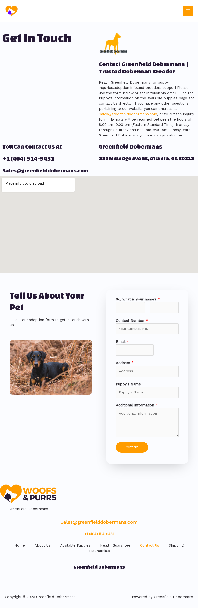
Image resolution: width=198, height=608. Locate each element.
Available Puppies (75, 545)
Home (19, 545)
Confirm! (132, 447)
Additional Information (136, 405)
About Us (42, 545)
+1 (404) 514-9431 (28, 158)
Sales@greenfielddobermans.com (128, 114)
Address (125, 363)
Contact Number (132, 320)
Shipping (176, 545)
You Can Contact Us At (32, 146)
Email (122, 341)
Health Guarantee (115, 545)
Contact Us (149, 545)
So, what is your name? (138, 299)
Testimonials (99, 551)
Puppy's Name (130, 384)
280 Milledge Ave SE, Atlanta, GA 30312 (146, 158)
